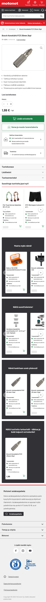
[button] (41, 210)
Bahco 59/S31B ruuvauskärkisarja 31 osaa (16, 269)
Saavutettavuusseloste (12, 583)
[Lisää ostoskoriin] (20, 226)
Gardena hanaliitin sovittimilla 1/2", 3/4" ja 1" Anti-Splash (15, 331)
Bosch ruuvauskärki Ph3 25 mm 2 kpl (15, 391)
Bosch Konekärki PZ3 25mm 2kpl (14, 455)
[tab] (23, 10)
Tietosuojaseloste (10, 590)
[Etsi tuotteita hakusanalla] (41, 16)
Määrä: (4, 99)
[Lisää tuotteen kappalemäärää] (11, 104)
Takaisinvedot (13, 577)
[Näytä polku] (3, 29)
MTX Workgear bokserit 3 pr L (34, 206)
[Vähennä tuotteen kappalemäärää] (4, 104)
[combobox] (20, 15)
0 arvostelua (21, 40)
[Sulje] (44, 23)
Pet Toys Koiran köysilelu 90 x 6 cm (12, 206)
